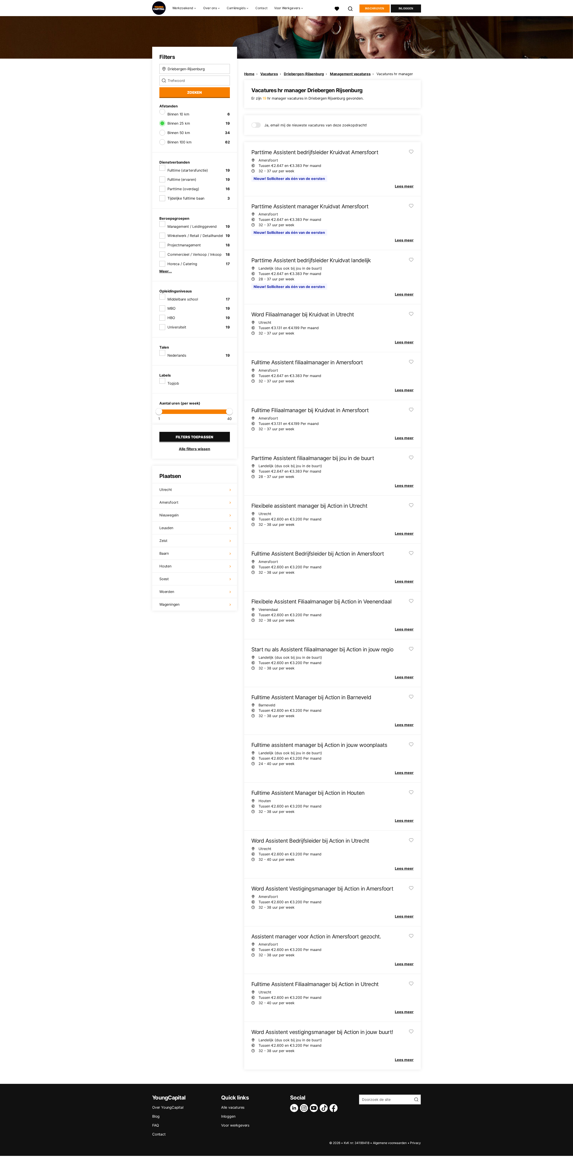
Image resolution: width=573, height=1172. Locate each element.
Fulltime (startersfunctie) (187, 170)
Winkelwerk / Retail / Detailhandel (195, 235)
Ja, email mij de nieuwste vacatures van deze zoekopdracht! (315, 125)
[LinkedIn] (295, 1108)
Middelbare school (182, 299)
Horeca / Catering (182, 264)
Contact (261, 8)
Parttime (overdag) (183, 189)
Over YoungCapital (168, 1107)
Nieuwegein (169, 515)
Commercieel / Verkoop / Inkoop (194, 254)
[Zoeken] (350, 8)
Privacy (415, 1143)
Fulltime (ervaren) (181, 179)
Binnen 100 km (179, 142)
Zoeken (194, 92)
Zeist (163, 540)
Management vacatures (350, 74)
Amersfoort (168, 502)
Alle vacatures (232, 1107)
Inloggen (406, 8)
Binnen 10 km (178, 114)
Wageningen (169, 604)
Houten (165, 566)
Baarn (164, 553)
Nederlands (176, 355)
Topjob (173, 383)
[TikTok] (324, 1108)
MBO (171, 308)
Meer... (165, 271)
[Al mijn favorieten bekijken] (337, 8)
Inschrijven (374, 8)
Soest (164, 579)
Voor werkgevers (235, 1125)
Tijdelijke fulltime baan (185, 198)
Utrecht (165, 489)
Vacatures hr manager (394, 74)
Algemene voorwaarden (390, 1143)
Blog (156, 1116)
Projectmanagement (184, 245)
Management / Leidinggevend (192, 226)
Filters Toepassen (194, 437)
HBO (171, 317)
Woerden (166, 591)
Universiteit (176, 327)
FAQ (155, 1125)
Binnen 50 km (178, 132)
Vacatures (269, 74)
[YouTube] (315, 1108)
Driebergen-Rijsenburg (304, 74)
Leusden (166, 528)
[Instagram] (305, 1108)
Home (249, 74)
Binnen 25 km (178, 123)
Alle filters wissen (194, 449)
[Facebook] (334, 1108)
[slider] (159, 411)
